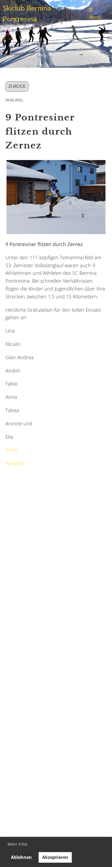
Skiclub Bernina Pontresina (27, 13)
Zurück (17, 86)
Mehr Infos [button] (17, 844)
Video (11, 450)
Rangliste (15, 463)
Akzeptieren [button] (55, 857)
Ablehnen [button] (21, 857)
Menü (95, 17)
